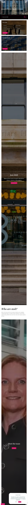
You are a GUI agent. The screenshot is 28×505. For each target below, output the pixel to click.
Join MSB (14, 175)
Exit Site (3, 504)
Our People (14, 448)
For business (6, 38)
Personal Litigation (18, 25)
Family (16, 27)
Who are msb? (9, 309)
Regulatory (16, 42)
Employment (5, 25)
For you (4, 22)
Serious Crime (5, 27)
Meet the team (14, 444)
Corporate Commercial (17, 44)
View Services (5, 48)
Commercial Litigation (6, 44)
